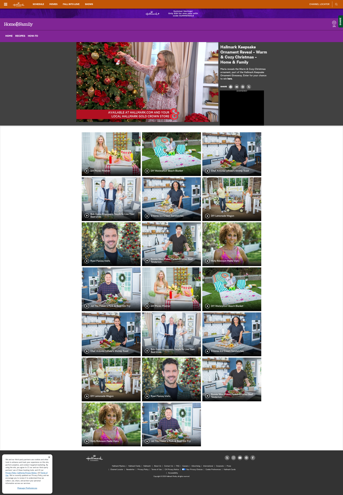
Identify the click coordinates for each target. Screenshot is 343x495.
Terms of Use (156, 469)
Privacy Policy (143, 469)
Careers (185, 466)
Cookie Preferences (213, 469)
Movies (53, 4)
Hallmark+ (147, 466)
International (208, 466)
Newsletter (130, 469)
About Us (157, 466)
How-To (33, 36)
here (230, 79)
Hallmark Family (134, 466)
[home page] (19, 4)
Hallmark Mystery (118, 466)
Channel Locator (319, 4)
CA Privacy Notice (172, 469)
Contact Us (168, 466)
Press (229, 466)
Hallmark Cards (230, 469)
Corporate (220, 466)
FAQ (177, 466)
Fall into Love (71, 4)
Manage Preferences (27, 488)
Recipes (20, 36)
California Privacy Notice (27, 473)
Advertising (195, 466)
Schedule (38, 4)
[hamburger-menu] (5, 4)
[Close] (49, 457)
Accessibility (173, 473)
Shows (89, 4)
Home (9, 36)
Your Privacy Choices (194, 469)
